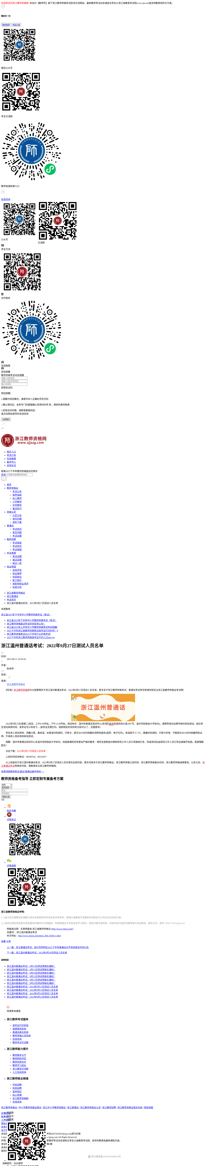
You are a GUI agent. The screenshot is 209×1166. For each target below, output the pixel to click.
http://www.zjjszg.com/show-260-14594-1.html (39, 936)
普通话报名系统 (20, 1032)
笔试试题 (17, 556)
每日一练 (17, 563)
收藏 (3, 941)
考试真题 (17, 549)
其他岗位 (17, 1091)
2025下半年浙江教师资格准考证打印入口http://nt (31, 637)
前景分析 (17, 587)
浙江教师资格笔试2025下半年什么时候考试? (29, 634)
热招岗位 (17, 577)
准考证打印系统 (20, 1025)
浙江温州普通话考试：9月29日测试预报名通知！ (31, 983)
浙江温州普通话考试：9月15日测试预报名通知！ (31, 969)
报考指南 (17, 495)
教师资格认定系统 (22, 1035)
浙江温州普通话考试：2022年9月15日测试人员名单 (32, 990)
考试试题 (17, 536)
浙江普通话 (12, 596)
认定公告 (17, 515)
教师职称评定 (19, 1058)
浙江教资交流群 (20, 1069)
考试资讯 (17, 529)
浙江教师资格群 (20, 1098)
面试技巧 (17, 508)
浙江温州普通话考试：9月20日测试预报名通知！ (31, 973)
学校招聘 (17, 1085)
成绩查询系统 (19, 1029)
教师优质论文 (19, 1062)
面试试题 (17, 560)
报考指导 (6, 25)
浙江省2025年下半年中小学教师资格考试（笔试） (26, 614)
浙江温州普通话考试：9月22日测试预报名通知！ (31, 976)
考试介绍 (16, 25)
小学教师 (17, 502)
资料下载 (17, 522)
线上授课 (17, 1095)
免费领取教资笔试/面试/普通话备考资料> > (22, 771)
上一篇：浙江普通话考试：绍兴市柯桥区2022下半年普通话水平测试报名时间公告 (48, 947)
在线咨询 (17, 1039)
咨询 (3, 474)
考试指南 (17, 543)
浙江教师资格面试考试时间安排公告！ (26, 624)
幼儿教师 (17, 498)
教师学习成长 (19, 1065)
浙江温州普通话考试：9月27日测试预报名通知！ (31, 980)
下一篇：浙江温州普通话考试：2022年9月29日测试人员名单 (37, 952)
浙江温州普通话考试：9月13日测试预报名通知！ (31, 966)
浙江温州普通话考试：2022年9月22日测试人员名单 (32, 997)
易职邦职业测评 (20, 584)
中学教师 (17, 505)
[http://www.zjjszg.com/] (62, 929)
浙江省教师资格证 (16, 593)
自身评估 (17, 570)
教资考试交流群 (20, 1042)
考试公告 (17, 491)
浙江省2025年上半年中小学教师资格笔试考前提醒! (32, 627)
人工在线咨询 (19, 1072)
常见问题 (17, 519)
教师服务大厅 (19, 1055)
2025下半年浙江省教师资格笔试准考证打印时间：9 (32, 630)
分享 (8, 941)
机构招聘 (17, 1088)
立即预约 (6, 419)
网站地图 (148, 1107)
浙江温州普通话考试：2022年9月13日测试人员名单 (32, 986)
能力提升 (17, 580)
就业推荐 (17, 573)
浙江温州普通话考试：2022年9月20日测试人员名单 (32, 993)
